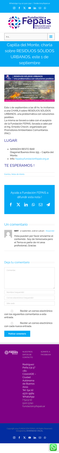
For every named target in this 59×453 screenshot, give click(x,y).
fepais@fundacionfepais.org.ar (32, 158)
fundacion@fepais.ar (42, 3)
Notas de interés (17, 174)
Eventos (7, 174)
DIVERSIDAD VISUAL (34, 431)
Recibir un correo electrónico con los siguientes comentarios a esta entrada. (28, 314)
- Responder (49, 231)
